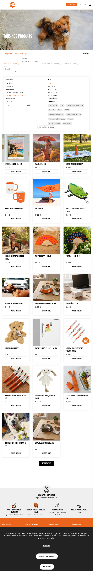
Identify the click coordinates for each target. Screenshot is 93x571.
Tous (49, 83)
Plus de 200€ (52, 98)
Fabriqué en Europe (56, 114)
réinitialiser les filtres (46, 127)
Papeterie (7, 66)
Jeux (74, 64)
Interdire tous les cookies (47, 556)
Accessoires (26, 61)
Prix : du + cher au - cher (14, 95)
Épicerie (66, 64)
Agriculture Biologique (57, 119)
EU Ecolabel (53, 105)
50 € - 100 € (52, 89)
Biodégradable (54, 123)
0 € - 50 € (51, 86)
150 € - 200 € (52, 95)
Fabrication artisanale (75, 105)
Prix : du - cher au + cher (14, 92)
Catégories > (15, 54)
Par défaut (9, 83)
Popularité (9, 86)
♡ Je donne (71, 5)
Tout (17, 71)
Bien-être (46, 64)
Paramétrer (46, 546)
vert (8, 105)
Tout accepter (47, 567)
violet (29, 105)
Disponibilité (10, 98)
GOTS (67, 110)
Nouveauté (10, 89)
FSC (62, 105)
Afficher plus (46, 463)
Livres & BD (8, 69)
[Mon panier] (90, 5)
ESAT (59, 110)
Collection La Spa (10, 64)
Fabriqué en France (73, 114)
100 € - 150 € (52, 92)
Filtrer (87, 54)
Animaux (24, 59)
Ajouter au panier (16, 171)
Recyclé (52, 110)
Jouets (37, 61)
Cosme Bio (67, 123)
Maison (56, 64)
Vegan (70, 119)
